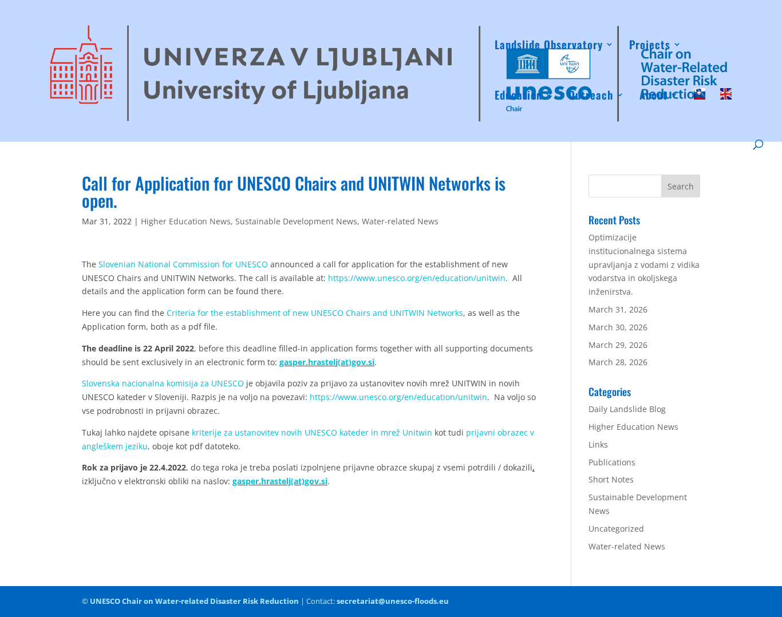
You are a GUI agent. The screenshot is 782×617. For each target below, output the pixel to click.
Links (598, 444)
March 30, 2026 (618, 327)
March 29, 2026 (618, 344)
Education (518, 96)
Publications (612, 462)
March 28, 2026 (618, 362)
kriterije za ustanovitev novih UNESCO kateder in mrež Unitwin (312, 432)
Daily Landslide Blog (627, 409)
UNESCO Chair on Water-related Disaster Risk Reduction (194, 601)
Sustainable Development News (296, 221)
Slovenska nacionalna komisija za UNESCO (163, 383)
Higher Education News (186, 221)
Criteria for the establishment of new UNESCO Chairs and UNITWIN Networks (315, 312)
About (653, 96)
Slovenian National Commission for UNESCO (182, 264)
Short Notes (611, 479)
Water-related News (400, 221)
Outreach (590, 96)
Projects (649, 46)
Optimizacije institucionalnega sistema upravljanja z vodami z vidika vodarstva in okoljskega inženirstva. (644, 264)
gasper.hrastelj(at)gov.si (326, 362)
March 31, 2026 (618, 309)
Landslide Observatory (549, 46)
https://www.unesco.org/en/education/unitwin (416, 277)
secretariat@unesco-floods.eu (393, 601)
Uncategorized (616, 528)
